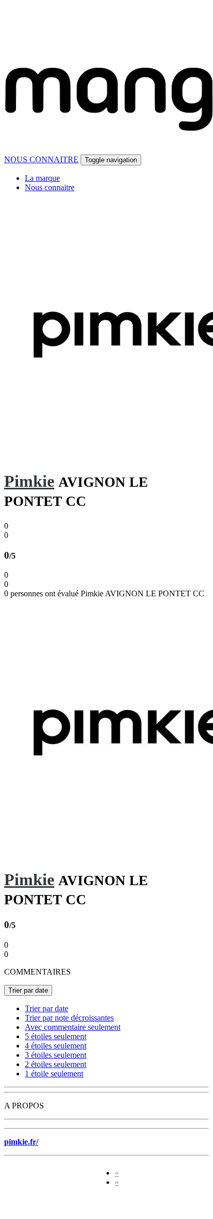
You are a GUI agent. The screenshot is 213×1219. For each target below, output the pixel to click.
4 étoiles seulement (55, 1045)
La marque (42, 178)
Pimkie (29, 481)
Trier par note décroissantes (69, 1017)
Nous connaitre (49, 187)
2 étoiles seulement (55, 1064)
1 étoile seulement (54, 1073)
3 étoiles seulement (55, 1055)
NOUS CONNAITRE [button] (41, 159)
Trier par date (28, 990)
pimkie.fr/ (21, 1141)
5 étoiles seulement (55, 1036)
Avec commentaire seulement (72, 1027)
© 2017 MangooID (40, 1204)
